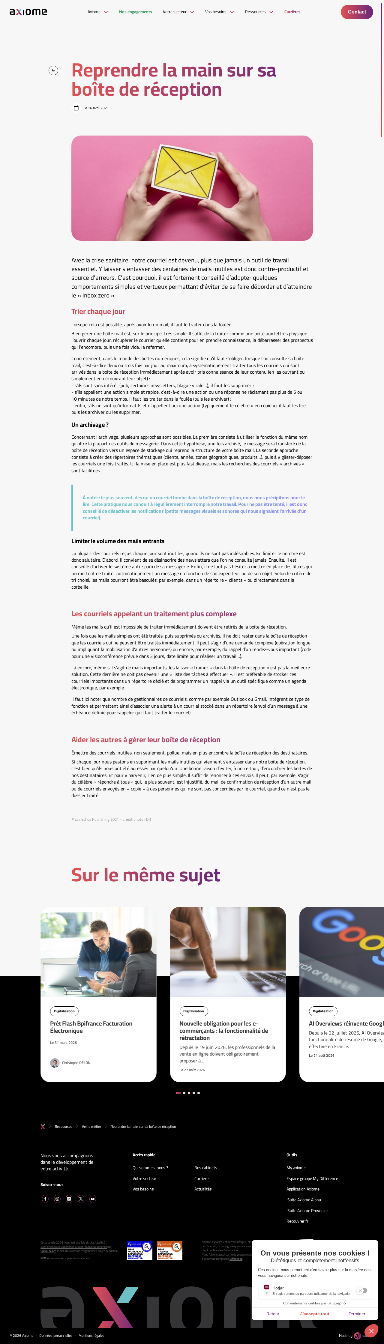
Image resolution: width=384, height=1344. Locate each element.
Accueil (42, 1126)
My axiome (296, 1168)
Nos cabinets (205, 1168)
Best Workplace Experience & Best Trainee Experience (73, 1247)
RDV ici (44, 1258)
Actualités (203, 1189)
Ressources (63, 1126)
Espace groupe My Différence (312, 1179)
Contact (357, 11)
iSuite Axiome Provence (307, 1211)
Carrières (202, 1179)
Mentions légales (91, 1335)
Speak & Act (48, 1251)
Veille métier (91, 1126)
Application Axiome (303, 1189)
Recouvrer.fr (297, 1221)
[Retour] (53, 70)
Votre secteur (144, 1179)
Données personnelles (56, 1335)
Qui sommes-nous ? (150, 1168)
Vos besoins (143, 1189)
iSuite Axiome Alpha (303, 1200)
